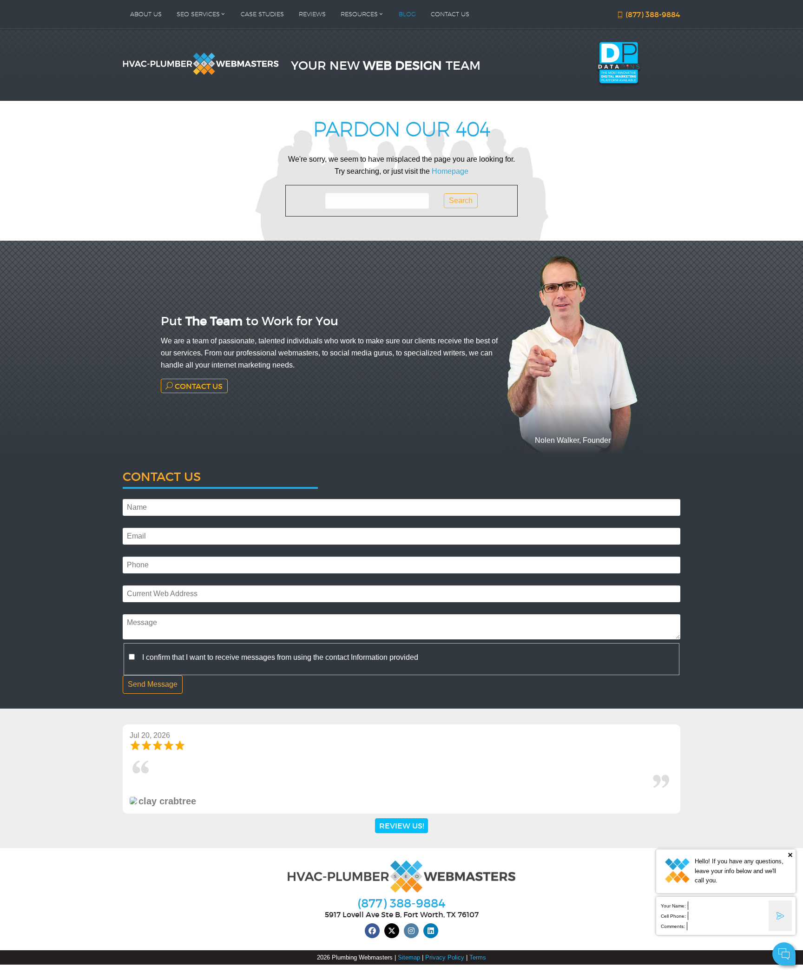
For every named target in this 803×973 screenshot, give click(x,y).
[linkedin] (430, 930)
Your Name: (673, 905)
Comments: (673, 926)
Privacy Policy (444, 957)
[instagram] (411, 930)
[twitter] (391, 930)
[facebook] (372, 930)
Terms (477, 957)
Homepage (450, 171)
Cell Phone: (673, 916)
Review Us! (401, 825)
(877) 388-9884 (652, 14)
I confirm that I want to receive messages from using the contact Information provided (280, 657)
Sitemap (409, 957)
